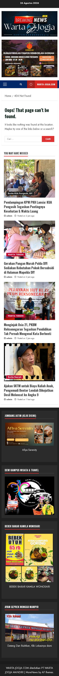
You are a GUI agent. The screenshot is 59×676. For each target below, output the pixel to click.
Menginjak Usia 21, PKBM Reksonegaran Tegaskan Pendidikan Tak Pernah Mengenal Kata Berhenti (27, 329)
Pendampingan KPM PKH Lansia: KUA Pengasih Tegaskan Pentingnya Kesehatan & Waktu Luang (28, 206)
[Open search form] (21, 84)
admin (9, 215)
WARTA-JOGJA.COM (46, 84)
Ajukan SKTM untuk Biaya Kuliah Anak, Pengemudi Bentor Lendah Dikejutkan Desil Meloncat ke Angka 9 (29, 390)
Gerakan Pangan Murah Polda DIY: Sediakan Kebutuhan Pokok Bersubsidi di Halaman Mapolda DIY (29, 268)
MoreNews (32, 672)
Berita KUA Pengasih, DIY (20, 193)
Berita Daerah (14, 377)
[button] (5, 84)
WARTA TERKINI (16, 254)
